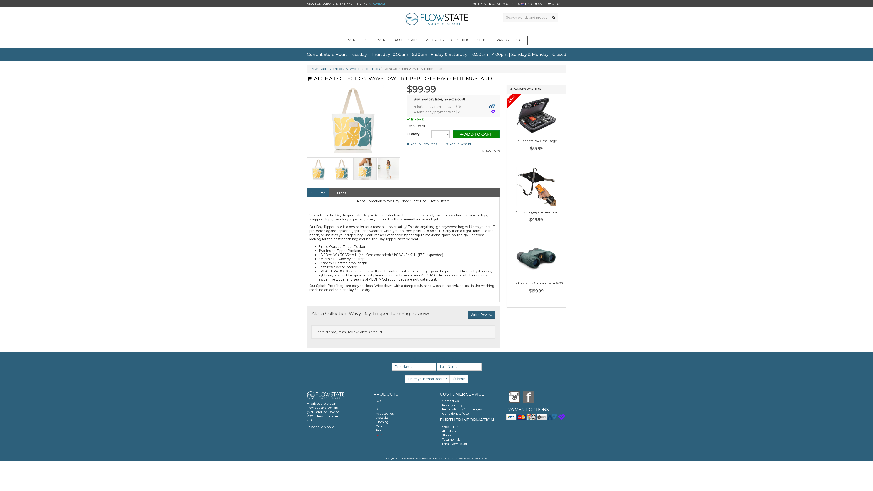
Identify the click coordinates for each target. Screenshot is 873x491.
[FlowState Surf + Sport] (436, 19)
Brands (501, 40)
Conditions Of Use (455, 413)
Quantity (413, 134)
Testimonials (451, 439)
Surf (379, 409)
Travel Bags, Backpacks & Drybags (335, 68)
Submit (459, 379)
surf (382, 40)
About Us (314, 3)
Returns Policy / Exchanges (462, 409)
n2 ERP (482, 458)
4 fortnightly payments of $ (437, 107)
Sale (520, 40)
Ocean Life (330, 3)
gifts (482, 40)
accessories (407, 40)
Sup (379, 401)
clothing (460, 40)
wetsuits (435, 40)
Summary (318, 192)
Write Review (481, 315)
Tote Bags (372, 68)
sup (351, 40)
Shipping (346, 3)
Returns (361, 3)
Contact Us (450, 401)
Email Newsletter (454, 444)
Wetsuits (382, 417)
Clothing (382, 422)
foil (367, 40)
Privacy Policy (452, 405)
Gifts (379, 426)
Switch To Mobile (321, 427)
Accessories (385, 413)
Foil (378, 405)
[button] (479, 4)
